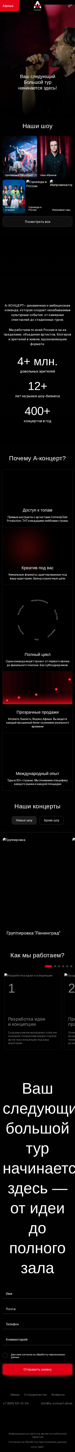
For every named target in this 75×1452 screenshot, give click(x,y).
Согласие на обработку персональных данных (37, 1441)
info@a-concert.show (56, 1403)
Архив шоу (51, 820)
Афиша (8, 5)
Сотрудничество (35, 1394)
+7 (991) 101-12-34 (16, 1403)
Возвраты (58, 1394)
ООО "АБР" (37, 1447)
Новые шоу (24, 820)
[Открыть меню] (70, 6)
